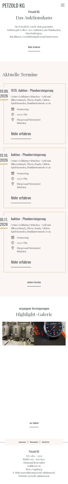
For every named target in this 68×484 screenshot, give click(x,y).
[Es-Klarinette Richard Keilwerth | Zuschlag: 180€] (50, 381)
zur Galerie (34, 423)
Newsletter (45, 442)
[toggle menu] (63, 4)
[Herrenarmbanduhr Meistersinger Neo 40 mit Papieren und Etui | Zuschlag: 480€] (50, 333)
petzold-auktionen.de (38, 476)
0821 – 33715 (36, 456)
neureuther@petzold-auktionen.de (37, 472)
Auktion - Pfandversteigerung (28, 154)
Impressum (22, 442)
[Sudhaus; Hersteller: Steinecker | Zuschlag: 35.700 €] (18, 333)
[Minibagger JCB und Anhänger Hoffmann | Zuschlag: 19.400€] (50, 357)
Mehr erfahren (34, 47)
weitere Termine (34, 282)
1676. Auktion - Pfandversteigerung (32, 90)
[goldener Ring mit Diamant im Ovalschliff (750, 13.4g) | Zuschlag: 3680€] (18, 381)
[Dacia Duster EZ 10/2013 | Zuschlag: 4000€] (18, 405)
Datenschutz (34, 442)
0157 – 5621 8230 (37, 459)
